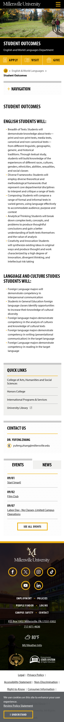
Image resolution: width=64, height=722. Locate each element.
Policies (42, 598)
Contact (44, 612)
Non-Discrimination (46, 682)
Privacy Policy (35, 675)
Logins (43, 605)
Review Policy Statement (18, 705)
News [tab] (47, 465)
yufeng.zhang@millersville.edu (31, 445)
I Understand (18, 714)
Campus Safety (24, 612)
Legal (21, 675)
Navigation (20, 89)
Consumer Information (41, 689)
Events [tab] (18, 465)
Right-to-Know (16, 689)
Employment (24, 598)
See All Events (32, 526)
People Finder (25, 605)
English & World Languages (28, 70)
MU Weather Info (32, 645)
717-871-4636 (32, 626)
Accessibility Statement (17, 682)
